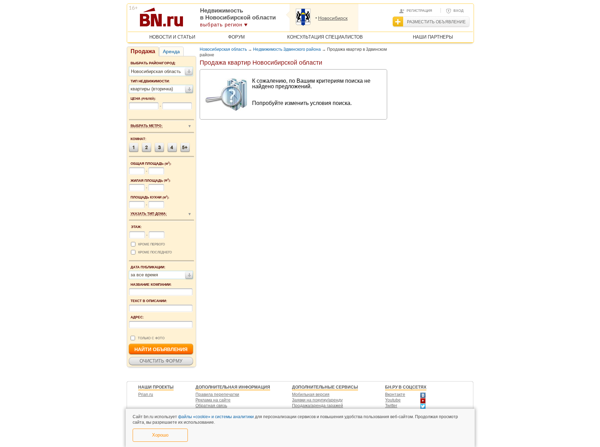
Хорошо (160, 435)
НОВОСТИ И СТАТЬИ (172, 37)
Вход (458, 11)
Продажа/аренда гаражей (317, 406)
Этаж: (136, 227)
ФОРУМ (236, 37)
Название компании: (151, 284)
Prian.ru (145, 394)
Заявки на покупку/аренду (317, 400)
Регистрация (419, 11)
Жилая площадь (151, 180)
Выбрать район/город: (153, 63)
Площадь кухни (150, 197)
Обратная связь (211, 406)
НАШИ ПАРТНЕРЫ (433, 37)
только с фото (151, 338)
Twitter (391, 406)
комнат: (138, 139)
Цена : (143, 98)
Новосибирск (333, 18)
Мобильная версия (311, 394)
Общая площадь (151, 163)
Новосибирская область (223, 49)
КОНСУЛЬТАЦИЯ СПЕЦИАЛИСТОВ (325, 37)
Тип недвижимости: (150, 81)
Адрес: (137, 317)
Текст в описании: (149, 301)
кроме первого (151, 244)
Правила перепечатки (217, 394)
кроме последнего (155, 252)
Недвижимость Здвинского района (287, 49)
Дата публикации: (148, 267)
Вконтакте (395, 394)
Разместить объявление (436, 21)
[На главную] (195, 19)
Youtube (393, 400)
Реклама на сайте (213, 400)
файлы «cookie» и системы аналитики (216, 416)
